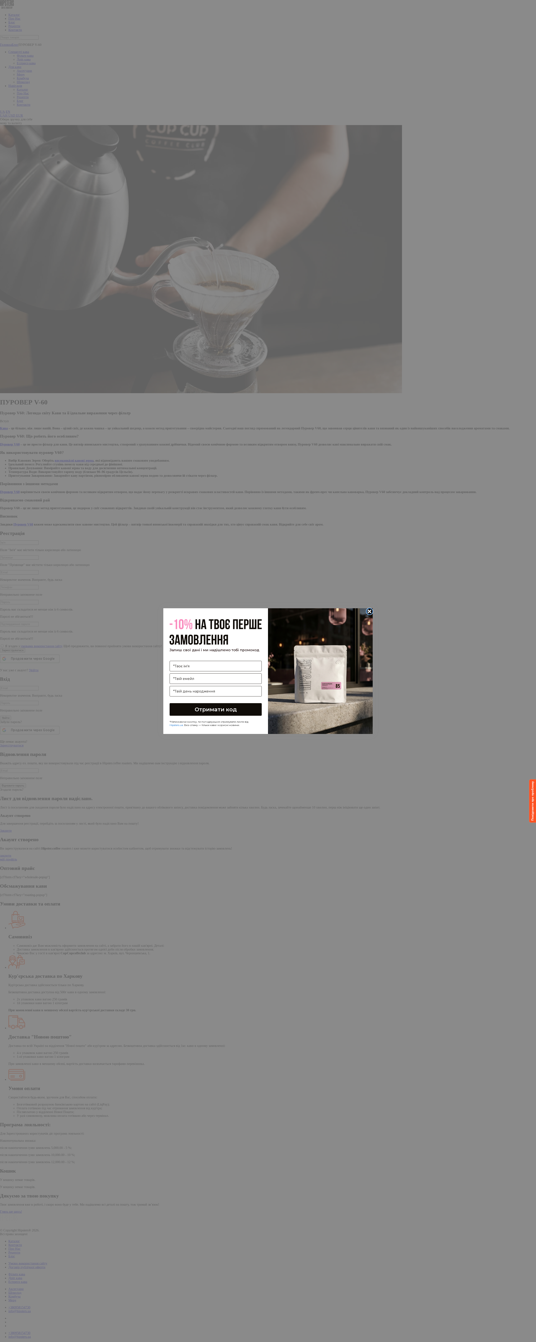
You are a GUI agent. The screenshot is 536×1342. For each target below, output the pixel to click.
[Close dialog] (369, 611)
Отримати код (216, 709)
